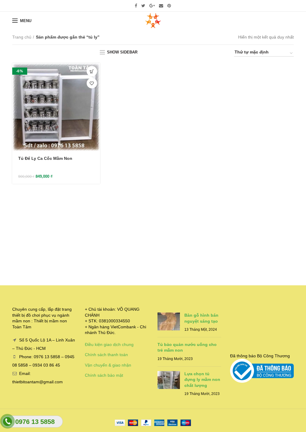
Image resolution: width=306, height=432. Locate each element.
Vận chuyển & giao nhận (108, 365)
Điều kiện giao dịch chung (109, 344)
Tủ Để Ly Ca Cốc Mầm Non (45, 158)
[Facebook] (136, 6)
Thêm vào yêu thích (92, 83)
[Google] (152, 6)
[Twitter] (143, 6)
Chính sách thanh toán (106, 354)
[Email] (161, 6)
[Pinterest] (169, 6)
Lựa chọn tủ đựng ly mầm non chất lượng (202, 379)
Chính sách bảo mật (104, 375)
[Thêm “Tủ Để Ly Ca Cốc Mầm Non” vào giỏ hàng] (92, 71)
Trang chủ (21, 37)
